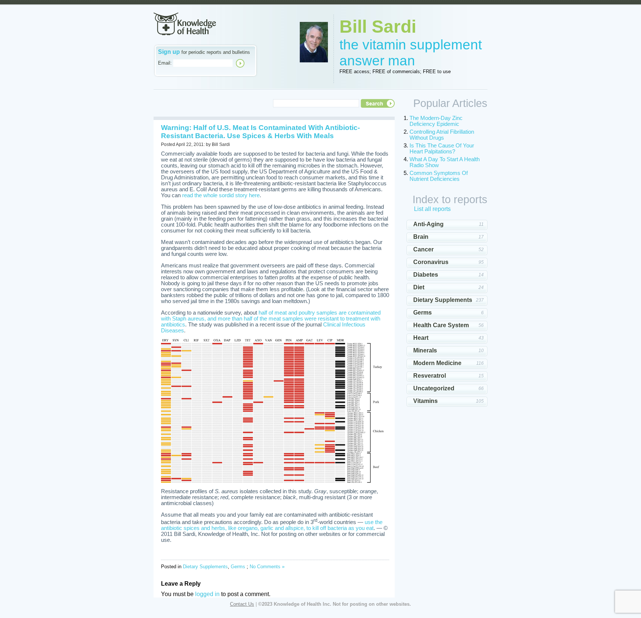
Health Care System (441, 325)
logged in (207, 594)
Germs (238, 566)
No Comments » (267, 566)
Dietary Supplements (205, 566)
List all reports (432, 209)
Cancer (423, 249)
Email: (165, 63)
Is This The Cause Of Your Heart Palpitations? (442, 148)
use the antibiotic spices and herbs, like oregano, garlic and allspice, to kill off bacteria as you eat (271, 525)
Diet (418, 287)
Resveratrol (429, 376)
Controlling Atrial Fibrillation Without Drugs (442, 135)
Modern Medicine (437, 363)
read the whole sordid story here (221, 195)
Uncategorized (433, 388)
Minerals (425, 350)
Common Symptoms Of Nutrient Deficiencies (439, 176)
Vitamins (425, 401)
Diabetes (425, 274)
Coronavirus (430, 262)
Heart (420, 338)
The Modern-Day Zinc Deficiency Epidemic (436, 121)
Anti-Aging (428, 224)
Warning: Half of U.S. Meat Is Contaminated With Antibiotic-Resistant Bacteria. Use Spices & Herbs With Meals (260, 132)
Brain (420, 237)
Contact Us (242, 604)
